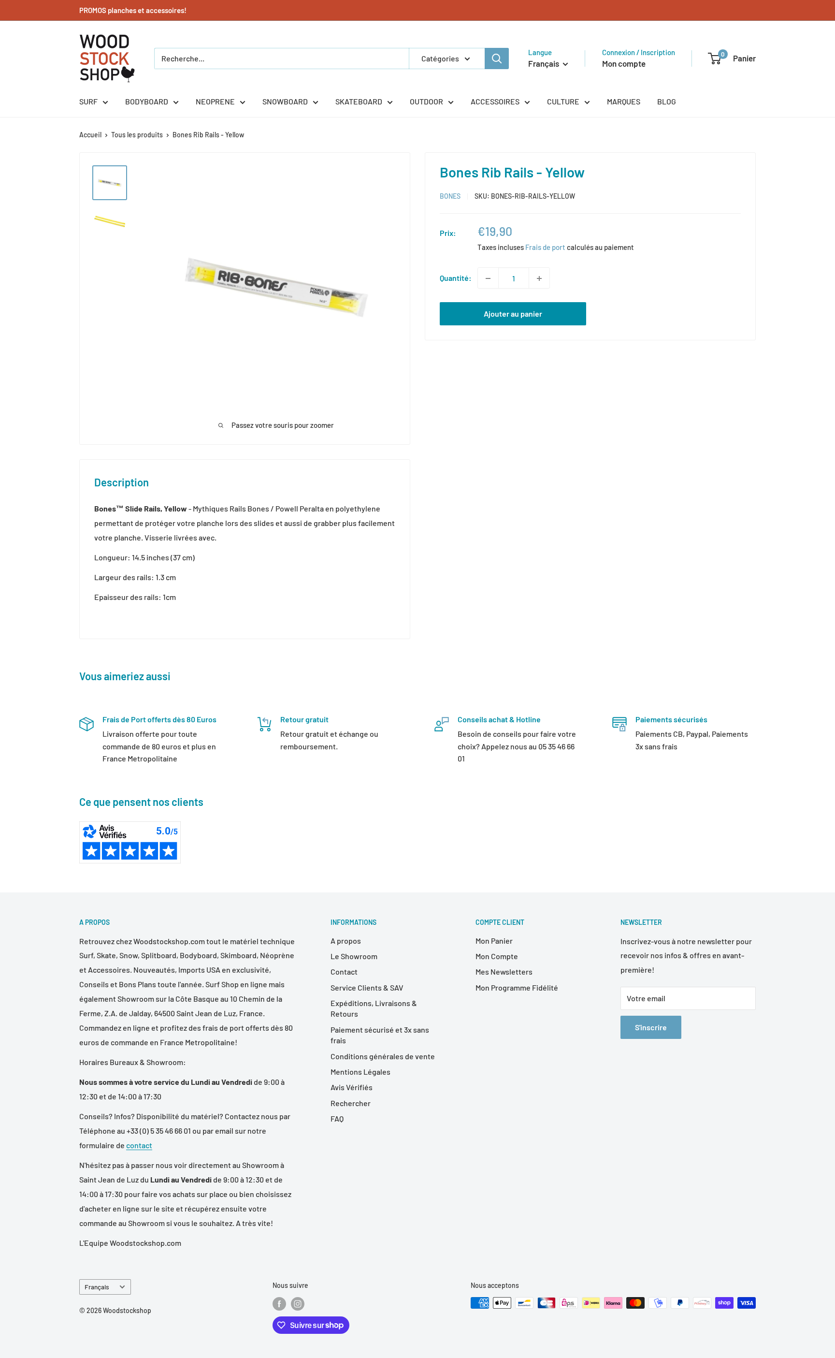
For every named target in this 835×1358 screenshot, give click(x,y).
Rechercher (351, 1103)
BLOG (666, 101)
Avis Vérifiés (352, 1087)
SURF (88, 101)
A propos (346, 940)
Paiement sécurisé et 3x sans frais (380, 1035)
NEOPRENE (215, 101)
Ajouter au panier (513, 314)
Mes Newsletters (504, 971)
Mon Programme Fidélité (516, 987)
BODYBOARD (146, 101)
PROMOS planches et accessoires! (133, 10)
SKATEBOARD (358, 101)
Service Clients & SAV (367, 987)
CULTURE (563, 101)
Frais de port (545, 247)
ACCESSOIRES (495, 101)
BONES (450, 196)
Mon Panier (494, 940)
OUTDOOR (426, 101)
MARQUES (623, 101)
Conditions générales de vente (383, 1056)
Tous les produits (137, 135)
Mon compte (624, 63)
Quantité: (456, 278)
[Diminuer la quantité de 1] (488, 278)
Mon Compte (496, 956)
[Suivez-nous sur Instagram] (297, 1304)
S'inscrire (651, 1027)
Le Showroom (354, 956)
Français (97, 1287)
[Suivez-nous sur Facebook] (279, 1304)
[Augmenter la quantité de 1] (539, 278)
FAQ (337, 1118)
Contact (344, 971)
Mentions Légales (360, 1071)
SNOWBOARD (285, 101)
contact (139, 1145)
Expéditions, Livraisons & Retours (374, 1008)
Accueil (90, 135)
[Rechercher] (497, 58)
